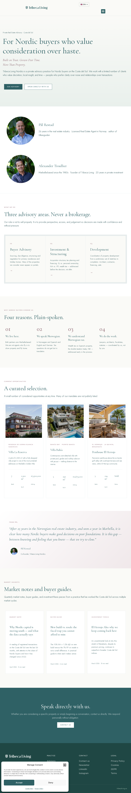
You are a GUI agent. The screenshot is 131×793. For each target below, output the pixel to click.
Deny (50, 782)
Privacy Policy (39, 788)
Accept (19, 782)
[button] (64, 765)
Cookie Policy (29, 788)
